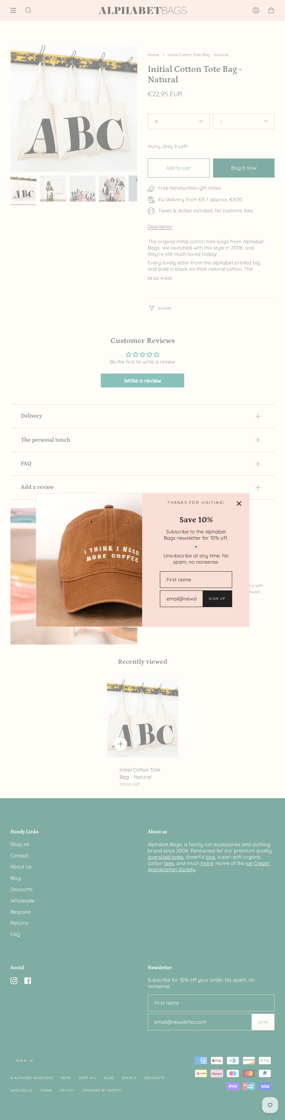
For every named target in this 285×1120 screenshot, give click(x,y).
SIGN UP (217, 598)
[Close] (239, 503)
